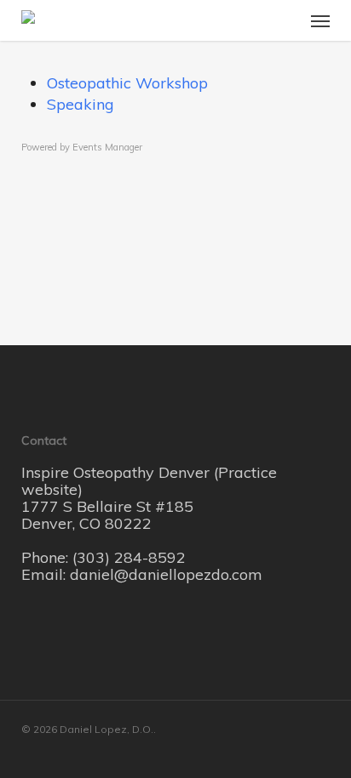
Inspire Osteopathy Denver (117, 472)
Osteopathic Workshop (127, 83)
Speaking (80, 104)
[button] (320, 20)
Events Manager (107, 147)
